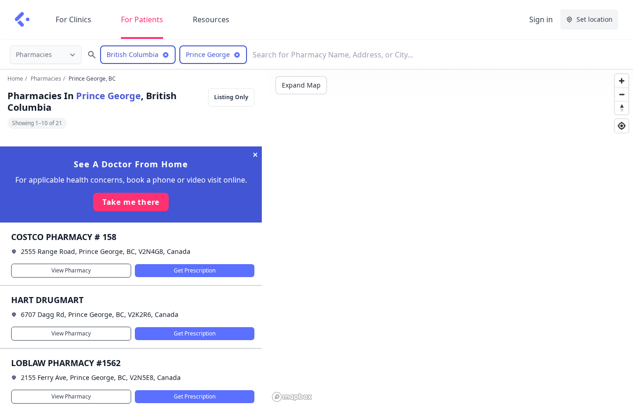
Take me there (130, 202)
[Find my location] (621, 126)
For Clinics (73, 19)
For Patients (142, 19)
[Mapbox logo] (292, 397)
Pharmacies (46, 78)
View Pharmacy (71, 270)
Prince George (108, 95)
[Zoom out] (621, 94)
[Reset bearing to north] (621, 107)
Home (15, 78)
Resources (211, 19)
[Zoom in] (621, 81)
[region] (451, 237)
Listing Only (231, 97)
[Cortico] (22, 19)
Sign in (541, 19)
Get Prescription (194, 270)
